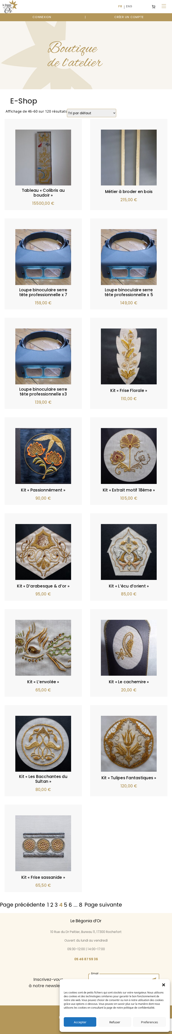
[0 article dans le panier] (153, 7)
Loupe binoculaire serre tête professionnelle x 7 (43, 292)
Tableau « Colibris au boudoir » (43, 193)
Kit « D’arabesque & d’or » (43, 586)
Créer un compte (129, 17)
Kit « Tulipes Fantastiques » (129, 777)
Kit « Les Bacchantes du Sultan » (43, 779)
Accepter (80, 1022)
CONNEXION (42, 17)
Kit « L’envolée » (43, 681)
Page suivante (103, 904)
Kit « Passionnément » (43, 490)
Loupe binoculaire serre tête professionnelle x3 (43, 392)
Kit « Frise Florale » (128, 390)
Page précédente (22, 904)
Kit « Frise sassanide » (43, 877)
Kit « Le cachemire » (129, 681)
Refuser (114, 1022)
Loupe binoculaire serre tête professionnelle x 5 (129, 292)
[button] (164, 984)
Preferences (149, 1022)
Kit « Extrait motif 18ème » (129, 490)
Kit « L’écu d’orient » (129, 586)
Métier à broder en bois (129, 191)
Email (94, 973)
